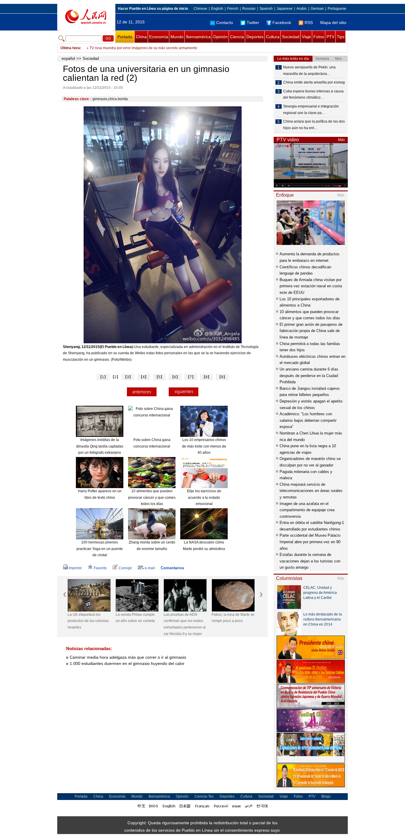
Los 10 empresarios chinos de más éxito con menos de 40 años (204, 446)
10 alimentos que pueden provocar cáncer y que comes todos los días (152, 497)
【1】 (103, 377)
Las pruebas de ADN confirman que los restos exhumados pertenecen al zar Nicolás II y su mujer (185, 624)
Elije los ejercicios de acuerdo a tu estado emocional (204, 497)
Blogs (326, 796)
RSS (308, 22)
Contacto (224, 22)
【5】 (159, 377)
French (232, 9)
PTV (330, 36)
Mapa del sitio (333, 22)
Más (341, 140)
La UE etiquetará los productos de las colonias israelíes (88, 620)
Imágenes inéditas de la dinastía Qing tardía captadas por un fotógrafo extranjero (99, 446)
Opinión (220, 36)
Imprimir (75, 568)
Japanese (285, 9)
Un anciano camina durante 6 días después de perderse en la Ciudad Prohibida (309, 375)
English (217, 9)
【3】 (128, 377)
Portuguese (337, 9)
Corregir (125, 568)
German (317, 9)
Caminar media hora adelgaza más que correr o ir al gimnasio (128, 657)
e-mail (150, 568)
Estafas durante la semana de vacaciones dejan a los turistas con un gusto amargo (310, 561)
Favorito (100, 568)
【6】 (175, 377)
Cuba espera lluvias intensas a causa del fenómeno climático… (313, 94)
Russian (249, 9)
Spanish (266, 9)
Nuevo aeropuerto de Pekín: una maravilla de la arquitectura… (309, 70)
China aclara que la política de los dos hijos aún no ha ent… (314, 124)
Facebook (281, 22)
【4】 (143, 377)
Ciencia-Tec (204, 796)
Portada (124, 36)
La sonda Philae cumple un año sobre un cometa (135, 617)
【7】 (190, 377)
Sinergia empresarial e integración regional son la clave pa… (311, 109)
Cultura (273, 36)
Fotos (318, 36)
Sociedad (290, 36)
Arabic (301, 9)
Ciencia (237, 36)
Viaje (306, 36)
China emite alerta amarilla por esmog (314, 82)
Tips (341, 36)
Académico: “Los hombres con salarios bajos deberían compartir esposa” (308, 420)
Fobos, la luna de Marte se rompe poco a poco (233, 617)
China (141, 36)
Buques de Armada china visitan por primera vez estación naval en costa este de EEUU (311, 286)
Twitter (253, 22)
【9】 (222, 377)
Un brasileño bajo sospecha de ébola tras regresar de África (138, 48)
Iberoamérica (198, 36)
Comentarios (172, 568)
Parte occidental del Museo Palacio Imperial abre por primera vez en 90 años (310, 541)
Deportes (255, 36)
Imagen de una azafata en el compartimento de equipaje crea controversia (307, 510)
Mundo (177, 36)
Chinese (200, 9)
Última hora (70, 48)
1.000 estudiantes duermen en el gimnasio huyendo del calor (127, 663)
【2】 (115, 377)
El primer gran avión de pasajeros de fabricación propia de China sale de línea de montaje (311, 330)
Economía (158, 36)
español (68, 58)
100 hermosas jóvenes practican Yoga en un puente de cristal (99, 548)
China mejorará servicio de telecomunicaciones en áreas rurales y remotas (311, 490)
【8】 (206, 377)
